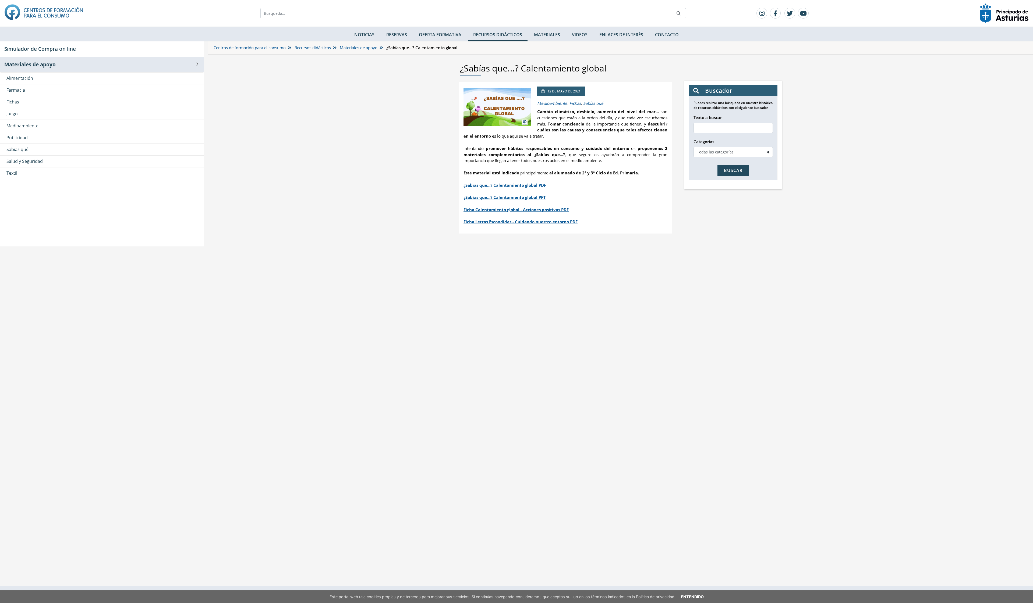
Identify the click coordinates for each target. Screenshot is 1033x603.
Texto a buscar (708, 117)
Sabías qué (593, 103)
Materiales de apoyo (358, 47)
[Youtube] (803, 13)
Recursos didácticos (313, 47)
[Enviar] (679, 13)
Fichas (575, 103)
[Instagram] (761, 13)
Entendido (692, 596)
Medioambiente (552, 103)
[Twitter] (789, 13)
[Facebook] (775, 13)
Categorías (704, 141)
